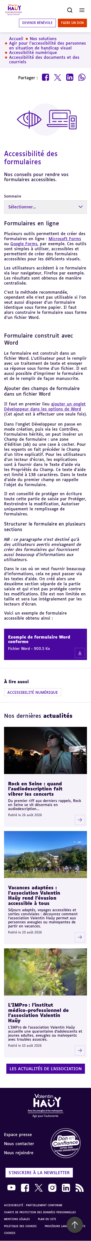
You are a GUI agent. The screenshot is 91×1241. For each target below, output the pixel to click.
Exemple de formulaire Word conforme (39, 639)
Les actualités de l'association (46, 1068)
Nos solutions (43, 38)
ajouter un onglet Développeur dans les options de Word (45, 406)
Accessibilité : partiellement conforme (33, 1205)
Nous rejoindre (18, 1152)
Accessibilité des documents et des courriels (44, 59)
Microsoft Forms (65, 238)
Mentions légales (17, 1219)
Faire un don (72, 23)
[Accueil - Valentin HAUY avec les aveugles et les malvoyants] (45, 1106)
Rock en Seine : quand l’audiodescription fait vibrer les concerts (35, 789)
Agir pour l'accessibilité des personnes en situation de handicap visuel (47, 45)
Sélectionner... (22, 206)
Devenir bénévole (37, 23)
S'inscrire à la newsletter (39, 1172)
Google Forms (23, 243)
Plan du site (47, 1219)
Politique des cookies (20, 1226)
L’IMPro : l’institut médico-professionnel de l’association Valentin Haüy (38, 1012)
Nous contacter (19, 1143)
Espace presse (18, 1134)
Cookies (9, 1232)
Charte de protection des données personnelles (40, 1212)
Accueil (16, 38)
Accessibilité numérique (33, 52)
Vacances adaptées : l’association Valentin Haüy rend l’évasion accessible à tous (34, 895)
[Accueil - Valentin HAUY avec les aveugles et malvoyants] (13, 10)
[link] (68, 1143)
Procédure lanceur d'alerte (65, 1226)
